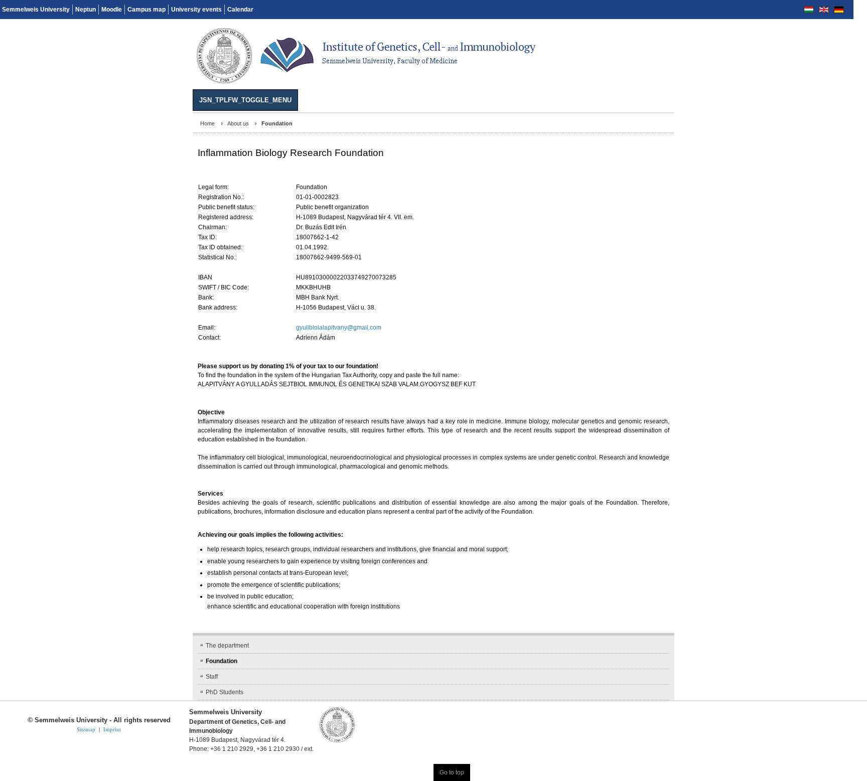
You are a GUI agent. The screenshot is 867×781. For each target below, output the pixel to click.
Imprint (112, 702)
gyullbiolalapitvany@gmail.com (146, 327)
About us (45, 123)
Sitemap (86, 702)
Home (15, 123)
